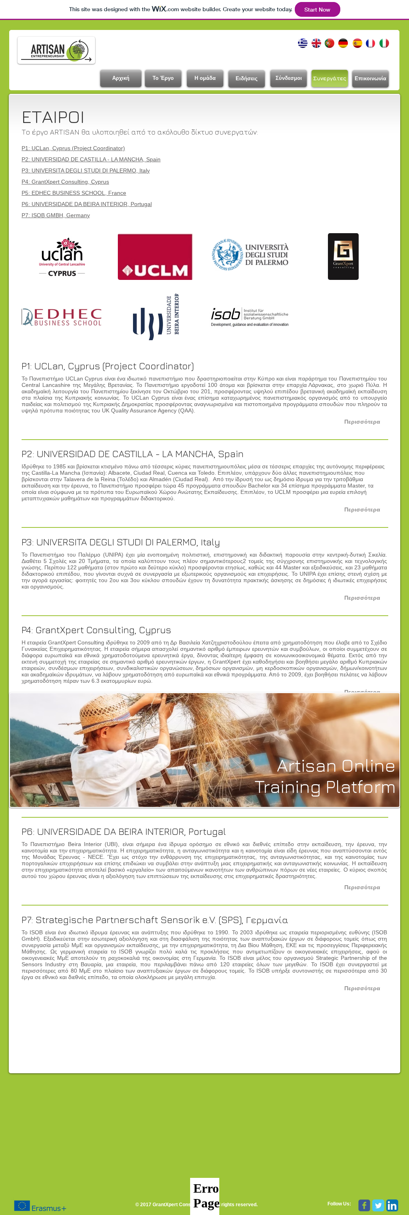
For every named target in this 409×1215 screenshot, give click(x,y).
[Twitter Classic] (378, 1205)
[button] (362, 422)
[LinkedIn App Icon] (392, 1205)
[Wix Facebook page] (364, 1205)
